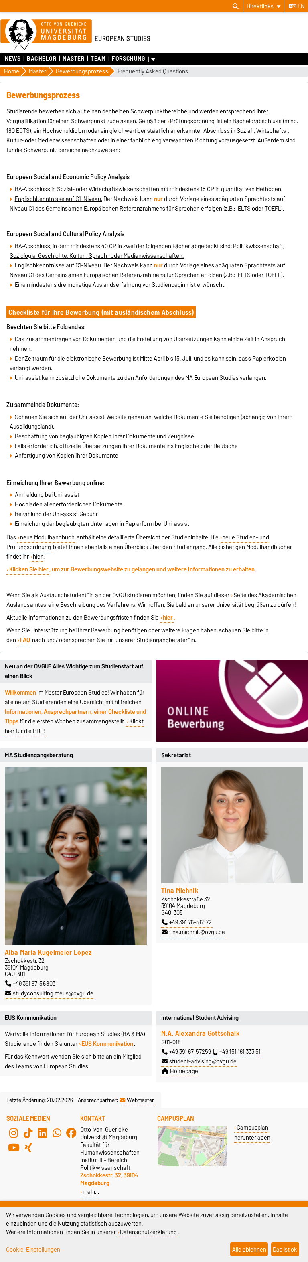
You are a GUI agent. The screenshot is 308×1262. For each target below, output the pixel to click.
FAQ (25, 640)
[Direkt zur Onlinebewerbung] (232, 701)
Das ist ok (285, 1249)
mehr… (91, 1192)
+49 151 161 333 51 (240, 1052)
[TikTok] (28, 1133)
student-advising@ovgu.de (203, 1061)
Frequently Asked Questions (153, 71)
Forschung (128, 58)
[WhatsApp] (57, 1133)
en (300, 6)
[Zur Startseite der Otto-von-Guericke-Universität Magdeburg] (46, 35)
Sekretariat (176, 755)
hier (38, 556)
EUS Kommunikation (107, 1044)
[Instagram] (13, 1133)
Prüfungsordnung (193, 121)
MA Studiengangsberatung (39, 755)
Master (73, 58)
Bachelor (41, 58)
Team (98, 58)
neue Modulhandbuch (47, 537)
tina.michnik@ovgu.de (197, 932)
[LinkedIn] (42, 1133)
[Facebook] (71, 1133)
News (12, 58)
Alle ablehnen (249, 1249)
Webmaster (140, 1100)
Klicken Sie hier (29, 569)
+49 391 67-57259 (190, 1052)
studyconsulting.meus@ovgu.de (53, 993)
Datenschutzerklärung (148, 1232)
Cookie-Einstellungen (33, 1249)
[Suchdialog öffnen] (235, 6)
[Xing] (28, 1147)
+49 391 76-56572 (190, 922)
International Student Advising (200, 1018)
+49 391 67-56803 (34, 984)
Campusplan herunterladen (252, 1132)
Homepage (184, 1071)
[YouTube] (13, 1147)
